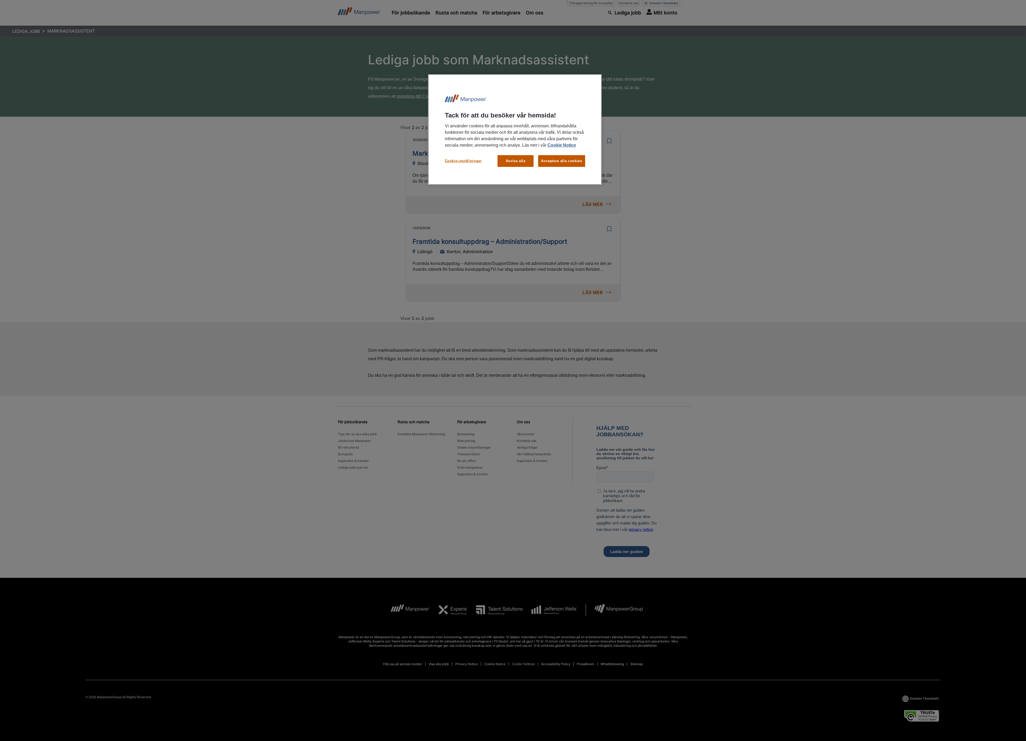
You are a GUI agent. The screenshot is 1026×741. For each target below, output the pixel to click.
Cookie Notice (561, 145)
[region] (515, 129)
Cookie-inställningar (463, 161)
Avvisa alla (516, 161)
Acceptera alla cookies (561, 161)
